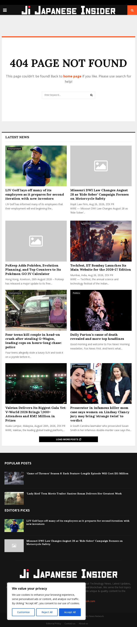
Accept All (70, 612)
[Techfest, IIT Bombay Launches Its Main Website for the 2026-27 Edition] (101, 241)
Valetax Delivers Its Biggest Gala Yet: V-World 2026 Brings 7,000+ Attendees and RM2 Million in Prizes (35, 414)
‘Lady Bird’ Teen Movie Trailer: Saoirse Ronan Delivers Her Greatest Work (74, 493)
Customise (23, 612)
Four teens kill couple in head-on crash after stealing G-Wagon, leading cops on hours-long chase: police (33, 341)
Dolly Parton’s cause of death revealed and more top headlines (97, 337)
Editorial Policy (53, 623)
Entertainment (14, 148)
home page (72, 76)
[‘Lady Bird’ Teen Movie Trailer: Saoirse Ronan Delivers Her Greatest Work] (14, 498)
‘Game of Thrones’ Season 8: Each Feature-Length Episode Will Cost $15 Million (77, 473)
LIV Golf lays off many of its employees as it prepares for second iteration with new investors (34, 194)
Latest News (17, 137)
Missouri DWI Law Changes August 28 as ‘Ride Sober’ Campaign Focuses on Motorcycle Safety (99, 194)
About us (83, 623)
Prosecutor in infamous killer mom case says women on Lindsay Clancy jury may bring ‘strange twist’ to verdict (99, 414)
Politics (76, 293)
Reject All (47, 612)
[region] (46, 601)
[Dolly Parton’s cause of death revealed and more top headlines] (101, 310)
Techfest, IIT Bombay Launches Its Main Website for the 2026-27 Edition (100, 267)
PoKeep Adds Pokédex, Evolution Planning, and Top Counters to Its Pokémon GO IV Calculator (33, 269)
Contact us (70, 623)
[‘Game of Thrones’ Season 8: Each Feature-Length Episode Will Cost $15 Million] (14, 478)
